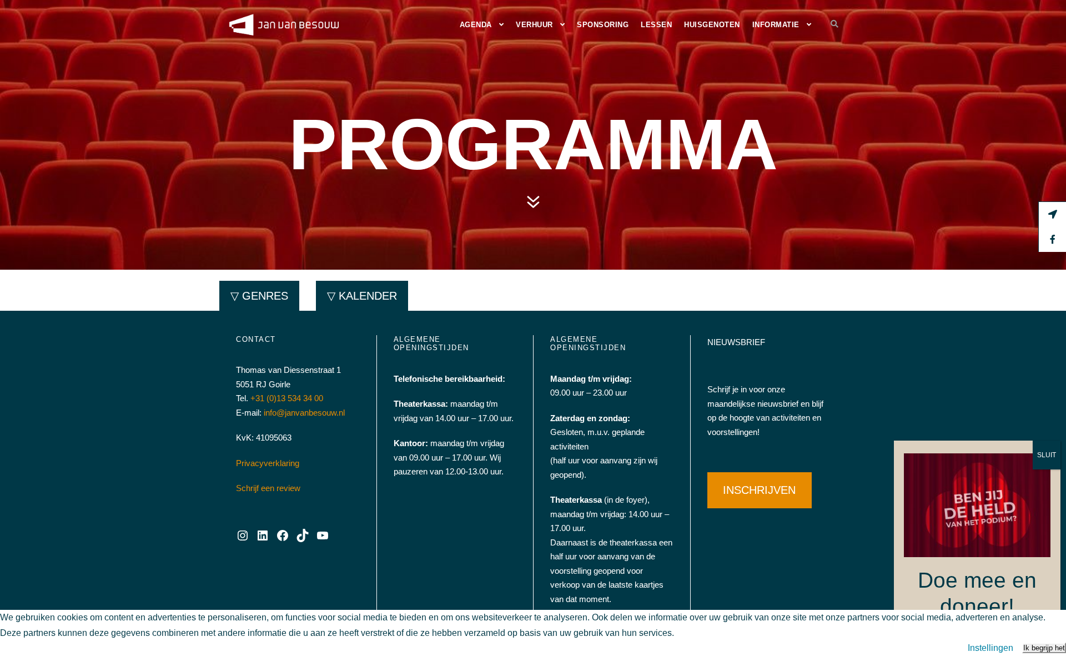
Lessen (656, 25)
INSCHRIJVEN (759, 490)
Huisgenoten (712, 25)
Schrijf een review (268, 488)
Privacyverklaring (267, 463)
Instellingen (990, 648)
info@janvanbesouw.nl (304, 412)
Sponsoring (602, 25)
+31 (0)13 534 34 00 (286, 398)
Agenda (476, 25)
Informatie (776, 25)
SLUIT (1046, 455)
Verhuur (534, 25)
